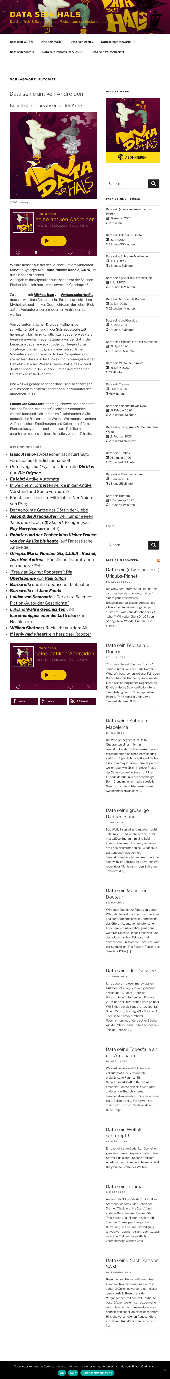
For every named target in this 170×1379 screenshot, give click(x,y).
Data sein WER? (52, 41)
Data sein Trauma (117, 384)
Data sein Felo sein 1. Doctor (124, 235)
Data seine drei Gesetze (121, 320)
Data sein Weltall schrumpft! (124, 363)
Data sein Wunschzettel (107, 52)
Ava (14, 559)
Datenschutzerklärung (97, 1372)
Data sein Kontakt (22, 52)
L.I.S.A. (72, 553)
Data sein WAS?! (21, 41)
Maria (32, 553)
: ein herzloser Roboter (50, 634)
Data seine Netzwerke (116, 41)
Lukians (38, 609)
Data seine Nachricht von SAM (126, 405)
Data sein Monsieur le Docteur (126, 299)
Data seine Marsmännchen (124, 474)
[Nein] (165, 1370)
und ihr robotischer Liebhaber (50, 584)
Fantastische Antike (77, 295)
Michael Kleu (44, 295)
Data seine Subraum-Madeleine (127, 256)
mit (35, 590)
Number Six (51, 553)
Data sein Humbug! (118, 495)
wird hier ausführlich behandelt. (40, 460)
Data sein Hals (45, 14)
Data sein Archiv (81, 41)
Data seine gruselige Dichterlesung (129, 278)
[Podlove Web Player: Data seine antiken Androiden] (53, 232)
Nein (73, 1372)
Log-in (110, 526)
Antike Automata (34, 479)
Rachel (88, 553)
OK (62, 1372)
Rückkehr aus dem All (48, 627)
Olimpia (17, 553)
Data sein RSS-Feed (122, 560)
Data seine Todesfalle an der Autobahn (131, 341)
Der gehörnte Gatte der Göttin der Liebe (49, 510)
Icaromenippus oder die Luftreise (43, 615)
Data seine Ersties (118, 453)
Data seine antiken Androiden (46, 94)
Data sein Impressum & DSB (61, 52)
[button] (24, 701)
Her (23, 559)
